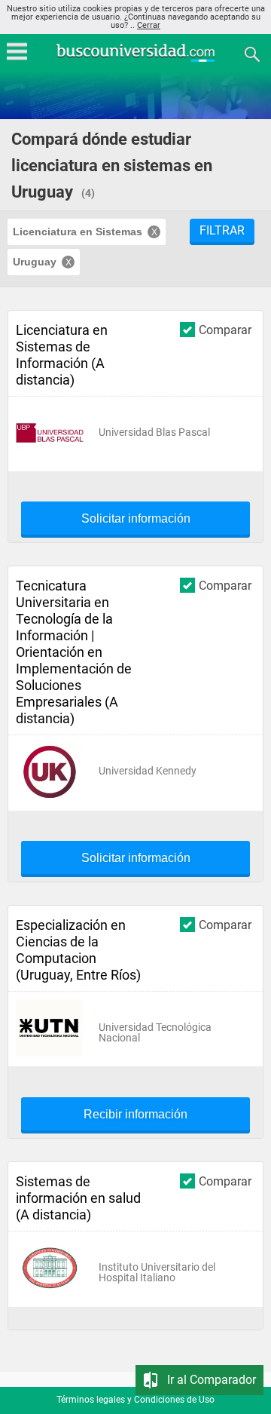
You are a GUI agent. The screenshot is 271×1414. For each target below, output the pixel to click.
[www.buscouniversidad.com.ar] (135, 60)
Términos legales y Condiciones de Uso (135, 1399)
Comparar (225, 329)
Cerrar (148, 25)
